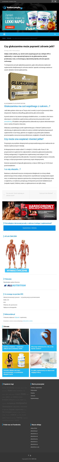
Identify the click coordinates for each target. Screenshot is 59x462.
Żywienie (17, 420)
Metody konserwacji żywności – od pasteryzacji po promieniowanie (21, 297)
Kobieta (15, 397)
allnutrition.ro (34, 441)
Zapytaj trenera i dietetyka (29, 228)
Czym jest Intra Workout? (46, 193)
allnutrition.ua (34, 444)
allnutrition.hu (34, 439)
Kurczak (17, 400)
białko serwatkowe (18, 390)
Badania (22, 387)
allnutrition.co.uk (35, 447)
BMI (24, 390)
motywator (21, 403)
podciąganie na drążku (16, 412)
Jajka (11, 397)
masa (21, 400)
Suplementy (13, 417)
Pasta (25, 409)
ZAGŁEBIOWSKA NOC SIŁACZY (8, 420)
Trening (19, 418)
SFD (4, 302)
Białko (10, 391)
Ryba (18, 415)
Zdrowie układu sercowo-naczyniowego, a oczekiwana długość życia (13, 372)
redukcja (13, 415)
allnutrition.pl (34, 431)
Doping (32, 393)
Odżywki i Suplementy (16, 409)
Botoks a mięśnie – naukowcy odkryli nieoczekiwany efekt (13, 348)
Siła (20, 415)
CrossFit (17, 394)
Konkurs (20, 397)
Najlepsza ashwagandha (9, 307)
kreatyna (5, 400)
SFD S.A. (34, 459)
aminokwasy (8, 121)
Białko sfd (6, 300)
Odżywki (17, 317)
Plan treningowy (7, 412)
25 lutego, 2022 (8, 50)
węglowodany (25, 417)
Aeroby (4, 388)
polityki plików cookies (28, 321)
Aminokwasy (10, 388)
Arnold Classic (17, 387)
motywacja (11, 403)
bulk (7, 394)
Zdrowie (33, 395)
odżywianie (16, 406)
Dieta (23, 394)
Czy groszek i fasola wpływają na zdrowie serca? (15, 194)
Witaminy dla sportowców (10, 305)
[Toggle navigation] (4, 34)
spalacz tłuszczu (15, 282)
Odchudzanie (7, 407)
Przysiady (8, 415)
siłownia (24, 415)
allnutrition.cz (34, 433)
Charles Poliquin (11, 394)
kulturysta (12, 400)
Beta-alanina (4, 390)
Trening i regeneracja (36, 387)
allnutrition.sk (34, 436)
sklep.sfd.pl (34, 428)
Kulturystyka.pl (16, 50)
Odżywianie (34, 390)
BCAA (26, 387)
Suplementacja (34, 398)
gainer (8, 397)
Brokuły (3, 394)
